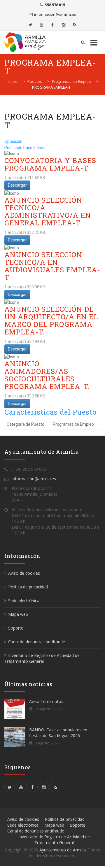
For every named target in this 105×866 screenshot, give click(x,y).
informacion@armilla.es (55, 14)
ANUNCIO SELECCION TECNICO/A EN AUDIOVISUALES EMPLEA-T (52, 266)
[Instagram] (63, 24)
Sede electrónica (23, 600)
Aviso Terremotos (46, 701)
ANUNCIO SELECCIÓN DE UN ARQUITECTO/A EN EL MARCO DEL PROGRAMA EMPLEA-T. (51, 320)
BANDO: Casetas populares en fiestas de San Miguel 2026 (58, 732)
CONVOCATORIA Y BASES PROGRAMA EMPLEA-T (50, 164)
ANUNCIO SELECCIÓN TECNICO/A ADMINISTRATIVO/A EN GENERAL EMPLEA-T (47, 211)
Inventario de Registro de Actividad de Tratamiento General (42, 658)
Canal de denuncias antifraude (36, 641)
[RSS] (74, 24)
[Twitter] (30, 24)
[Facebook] (52, 24)
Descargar (17, 185)
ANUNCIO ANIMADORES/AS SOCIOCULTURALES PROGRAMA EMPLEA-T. (47, 375)
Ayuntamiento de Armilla (62, 850)
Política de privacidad (28, 587)
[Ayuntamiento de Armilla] (26, 42)
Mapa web (18, 614)
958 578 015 (55, 4)
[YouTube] (41, 24)
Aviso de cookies (24, 573)
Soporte (15, 628)
